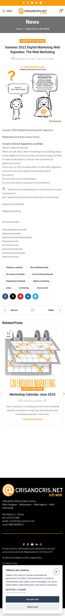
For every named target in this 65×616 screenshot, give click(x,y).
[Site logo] (32, 10)
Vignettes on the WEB (37, 28)
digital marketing (41, 281)
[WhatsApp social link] (41, 544)
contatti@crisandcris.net (21, 520)
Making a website (14, 267)
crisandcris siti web (25, 58)
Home (19, 28)
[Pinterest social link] (32, 3)
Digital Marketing (32, 389)
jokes (8, 287)
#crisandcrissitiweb (15, 274)
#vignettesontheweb (15, 281)
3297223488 (13, 517)
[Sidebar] (4, 188)
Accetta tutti (32, 599)
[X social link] (28, 3)
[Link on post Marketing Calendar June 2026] (32, 358)
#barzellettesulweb (39, 267)
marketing (24, 287)
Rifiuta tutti (32, 607)
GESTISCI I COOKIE (16, 589)
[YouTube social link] (32, 544)
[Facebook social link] (24, 3)
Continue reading (32, 419)
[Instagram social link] (28, 544)
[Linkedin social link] (36, 3)
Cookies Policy (10, 563)
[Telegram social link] (41, 3)
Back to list (32, 310)
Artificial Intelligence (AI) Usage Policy (22, 557)
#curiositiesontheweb (42, 274)
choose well (42, 287)
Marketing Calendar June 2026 (32, 394)
